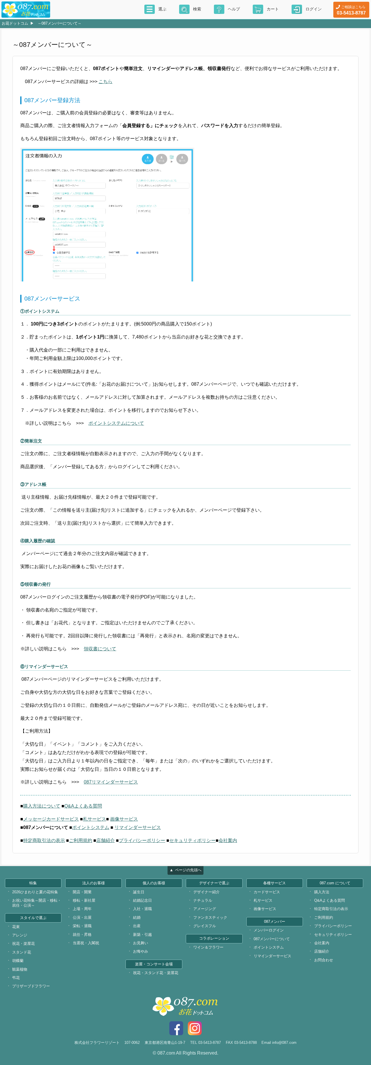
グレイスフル (204, 926)
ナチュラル (202, 900)
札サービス (94, 819)
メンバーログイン (269, 930)
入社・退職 (142, 909)
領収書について (100, 648)
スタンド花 (21, 952)
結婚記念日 (142, 900)
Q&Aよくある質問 (83, 806)
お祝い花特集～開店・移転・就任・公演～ (36, 902)
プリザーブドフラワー (31, 986)
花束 (16, 927)
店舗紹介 (105, 840)
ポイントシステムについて (116, 423)
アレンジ (19, 935)
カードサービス (267, 892)
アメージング (204, 909)
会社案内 (228, 840)
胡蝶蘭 (17, 960)
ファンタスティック (210, 917)
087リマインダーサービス (111, 781)
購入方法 (321, 892)
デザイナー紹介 (206, 892)
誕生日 (138, 892)
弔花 (16, 978)
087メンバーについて (272, 939)
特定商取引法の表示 (44, 840)
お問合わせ (323, 960)
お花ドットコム (15, 23)
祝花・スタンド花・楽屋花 (155, 973)
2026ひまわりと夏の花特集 (35, 892)
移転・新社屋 (84, 900)
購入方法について (41, 806)
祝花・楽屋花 (23, 943)
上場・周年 (82, 909)
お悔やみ (140, 951)
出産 (137, 926)
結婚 (137, 917)
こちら (105, 81)
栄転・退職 (82, 926)
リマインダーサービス (137, 827)
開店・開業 (82, 892)
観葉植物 (19, 969)
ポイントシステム (90, 827)
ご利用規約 (80, 840)
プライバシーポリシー (142, 840)
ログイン (313, 9)
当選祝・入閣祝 (86, 943)
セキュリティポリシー (192, 840)
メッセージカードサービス (51, 819)
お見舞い (140, 943)
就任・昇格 (82, 934)
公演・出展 (82, 917)
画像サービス (124, 819)
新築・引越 (142, 934)
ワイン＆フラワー (208, 947)
